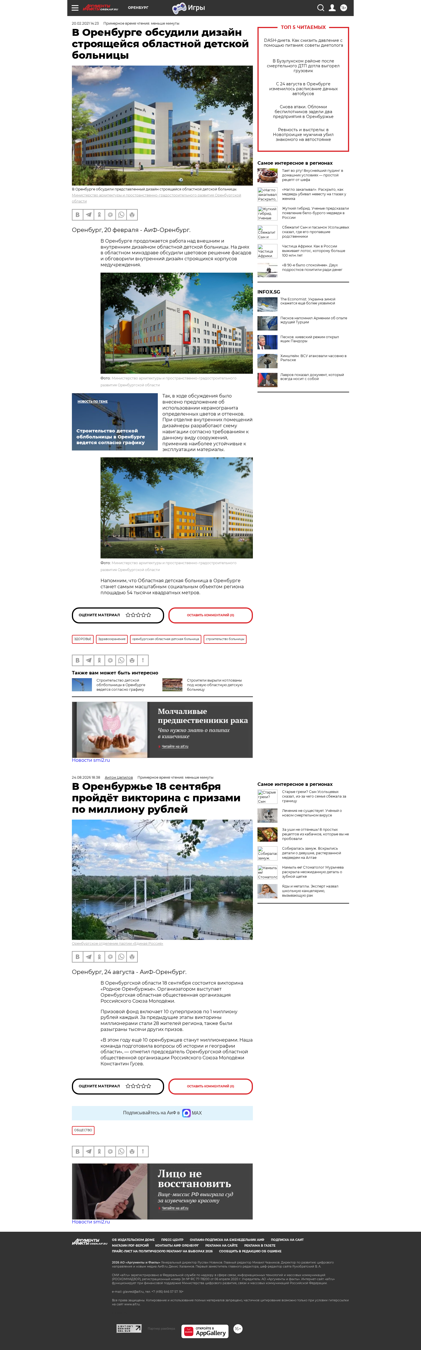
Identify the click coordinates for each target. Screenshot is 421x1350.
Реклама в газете (260, 1245)
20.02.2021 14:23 (85, 23)
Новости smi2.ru (91, 760)
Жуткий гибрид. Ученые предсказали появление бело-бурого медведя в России (315, 213)
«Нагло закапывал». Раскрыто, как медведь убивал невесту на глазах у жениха (314, 194)
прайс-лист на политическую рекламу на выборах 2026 (162, 1251)
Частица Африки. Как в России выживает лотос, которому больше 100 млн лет (313, 250)
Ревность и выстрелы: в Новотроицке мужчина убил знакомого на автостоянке (303, 134)
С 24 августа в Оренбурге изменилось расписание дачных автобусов (303, 89)
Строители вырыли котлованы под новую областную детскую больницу (215, 685)
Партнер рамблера (161, 1328)
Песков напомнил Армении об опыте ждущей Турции (313, 320)
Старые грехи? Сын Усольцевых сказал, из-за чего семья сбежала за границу (314, 796)
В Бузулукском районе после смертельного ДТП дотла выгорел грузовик (303, 66)
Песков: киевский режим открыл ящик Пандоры (309, 339)
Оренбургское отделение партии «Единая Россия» (117, 943)
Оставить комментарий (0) (210, 615)
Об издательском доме (133, 1240)
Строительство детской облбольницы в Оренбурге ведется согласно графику (121, 685)
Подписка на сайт (287, 1240)
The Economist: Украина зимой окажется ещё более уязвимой (307, 301)
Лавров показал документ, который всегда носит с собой (312, 377)
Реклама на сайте (221, 1245)
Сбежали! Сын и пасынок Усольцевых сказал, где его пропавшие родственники (315, 232)
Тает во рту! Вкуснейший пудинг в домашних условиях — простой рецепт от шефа (312, 175)
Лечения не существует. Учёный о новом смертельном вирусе (312, 812)
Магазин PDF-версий (130, 1245)
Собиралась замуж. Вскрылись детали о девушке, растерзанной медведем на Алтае (311, 853)
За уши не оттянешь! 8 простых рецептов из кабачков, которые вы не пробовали (315, 834)
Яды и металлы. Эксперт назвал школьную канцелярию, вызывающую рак (310, 891)
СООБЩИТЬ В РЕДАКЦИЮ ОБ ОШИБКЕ (250, 1251)
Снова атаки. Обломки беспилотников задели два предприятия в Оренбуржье (303, 112)
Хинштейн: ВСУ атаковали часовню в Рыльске (313, 358)
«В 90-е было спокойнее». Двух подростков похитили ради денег (312, 267)
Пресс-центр (172, 1240)
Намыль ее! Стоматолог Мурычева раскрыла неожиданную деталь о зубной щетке (313, 872)
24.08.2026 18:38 (86, 777)
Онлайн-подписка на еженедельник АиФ (227, 1240)
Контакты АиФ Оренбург (177, 1245)
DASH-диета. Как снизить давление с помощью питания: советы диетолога (303, 43)
